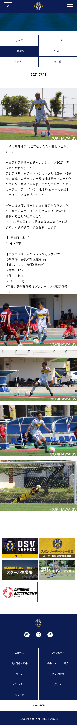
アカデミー (19, 673)
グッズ (57, 684)
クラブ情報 (58, 673)
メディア (19, 61)
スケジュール (57, 652)
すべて (19, 40)
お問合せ (19, 695)
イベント (58, 51)
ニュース (58, 40)
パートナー (19, 684)
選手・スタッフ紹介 (58, 663)
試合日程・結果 (19, 663)
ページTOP (38, 705)
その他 (57, 61)
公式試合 (19, 51)
